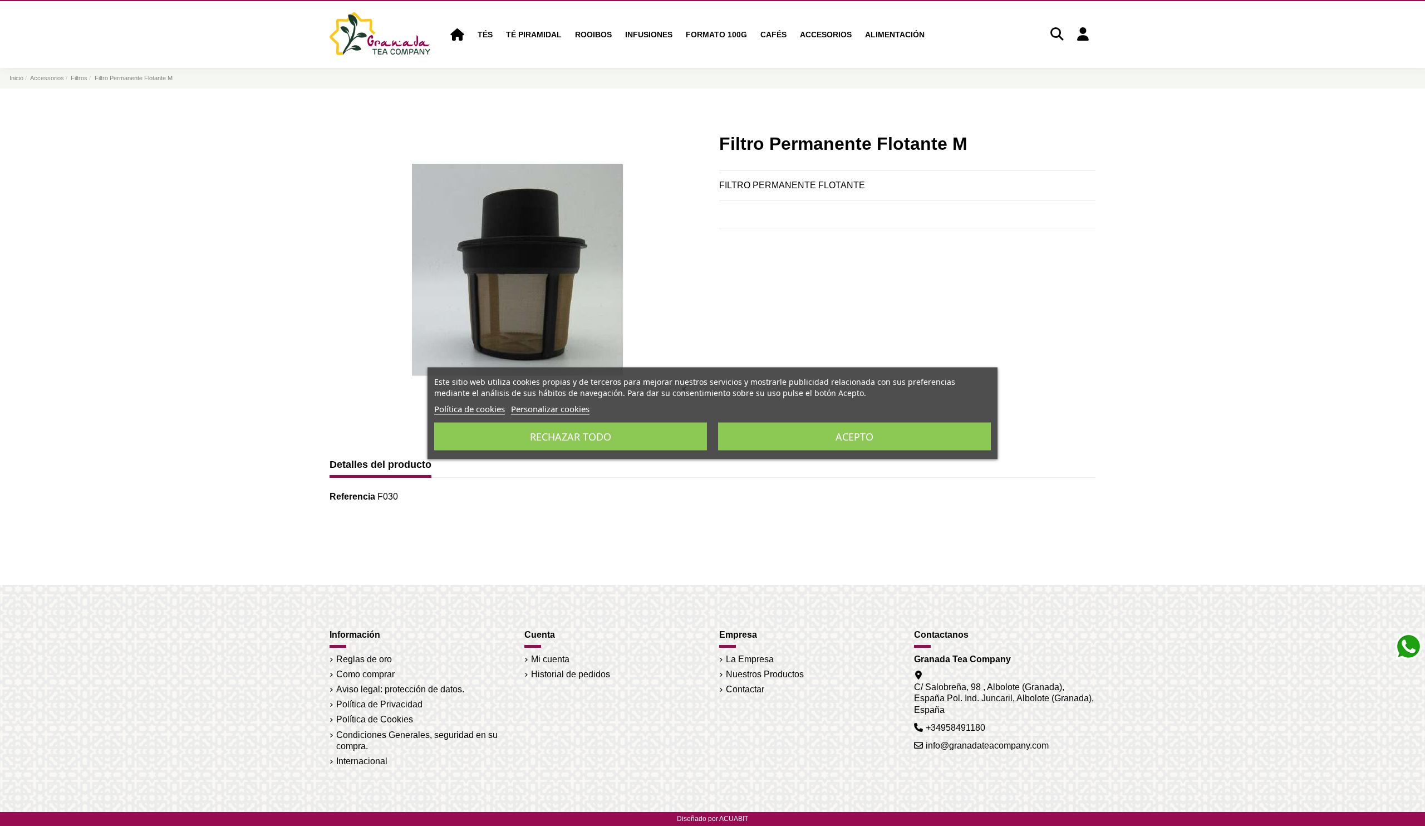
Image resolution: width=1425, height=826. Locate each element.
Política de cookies (469, 408)
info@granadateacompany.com (987, 745)
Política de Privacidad (379, 704)
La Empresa (750, 659)
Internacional (361, 761)
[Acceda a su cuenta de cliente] (1082, 34)
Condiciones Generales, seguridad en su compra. (417, 740)
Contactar (745, 689)
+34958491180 (955, 727)
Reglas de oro (364, 659)
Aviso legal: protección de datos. (400, 689)
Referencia (352, 496)
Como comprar (365, 674)
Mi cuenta (550, 659)
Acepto (854, 436)
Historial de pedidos (570, 674)
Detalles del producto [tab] (380, 464)
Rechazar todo (570, 436)
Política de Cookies (374, 719)
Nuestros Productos (765, 674)
